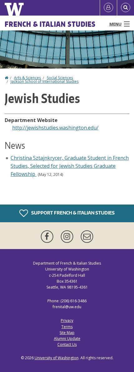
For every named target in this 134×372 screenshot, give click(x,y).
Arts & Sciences (27, 77)
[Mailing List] (87, 236)
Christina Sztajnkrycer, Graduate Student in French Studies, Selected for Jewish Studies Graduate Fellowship (70, 165)
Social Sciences (60, 77)
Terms (67, 326)
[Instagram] (68, 236)
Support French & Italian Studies (72, 212)
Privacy (67, 320)
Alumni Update (67, 338)
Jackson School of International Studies (45, 81)
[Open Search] (125, 8)
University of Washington (57, 357)
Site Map (67, 332)
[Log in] (108, 8)
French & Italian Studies (50, 24)
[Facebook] (48, 236)
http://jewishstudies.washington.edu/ (55, 127)
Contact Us (67, 344)
